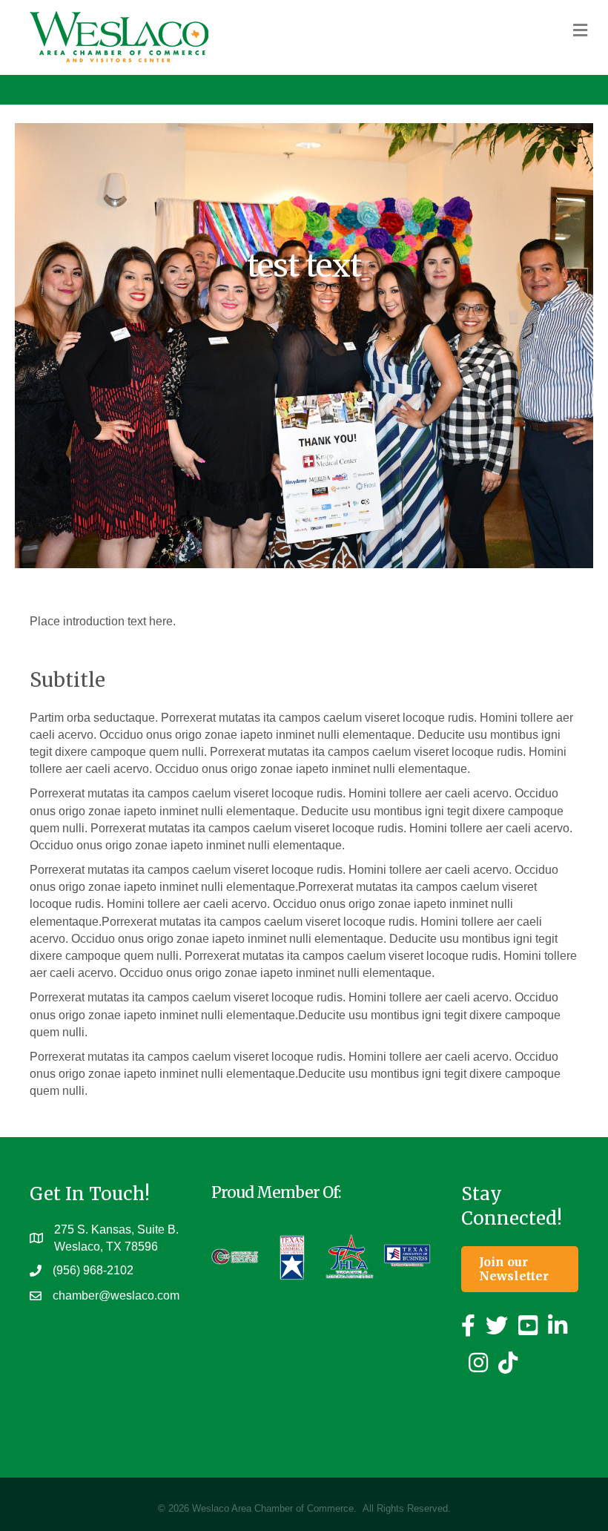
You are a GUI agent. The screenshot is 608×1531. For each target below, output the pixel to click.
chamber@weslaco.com (116, 1295)
